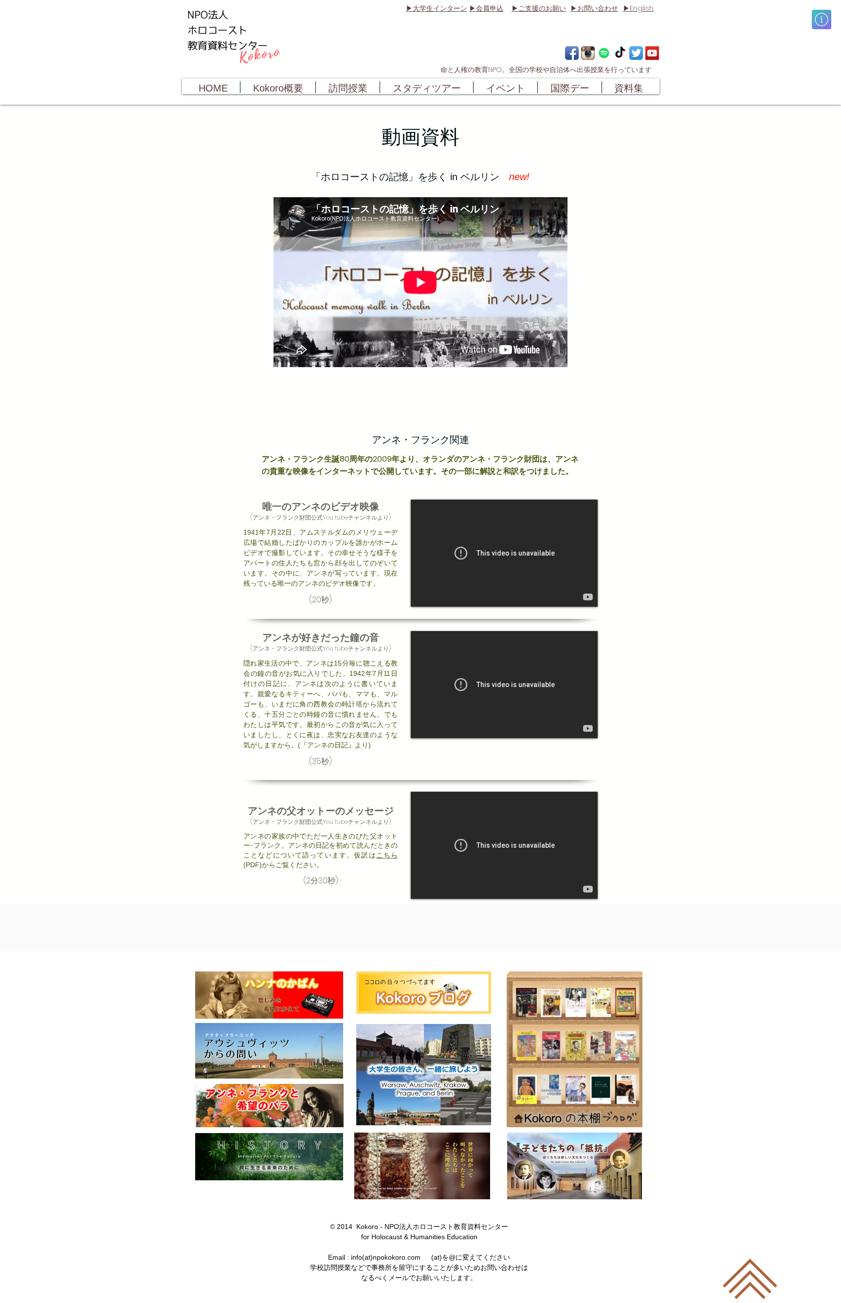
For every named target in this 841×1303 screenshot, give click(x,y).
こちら (387, 855)
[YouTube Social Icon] (652, 53)
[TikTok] (620, 53)
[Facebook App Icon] (572, 53)
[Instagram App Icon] (588, 53)
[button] (821, 19)
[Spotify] (604, 53)
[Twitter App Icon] (636, 53)
